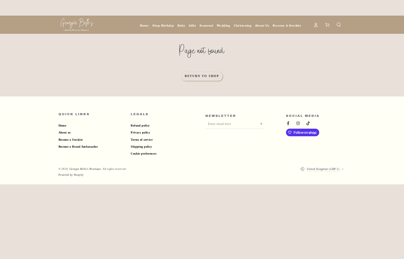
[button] (339, 25)
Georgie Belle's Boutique (85, 168)
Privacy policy (140, 132)
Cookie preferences (143, 153)
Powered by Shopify (71, 174)
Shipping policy (141, 146)
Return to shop (202, 76)
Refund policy (140, 125)
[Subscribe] (262, 124)
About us (64, 132)
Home (62, 125)
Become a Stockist (70, 139)
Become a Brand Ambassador (78, 146)
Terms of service (142, 139)
